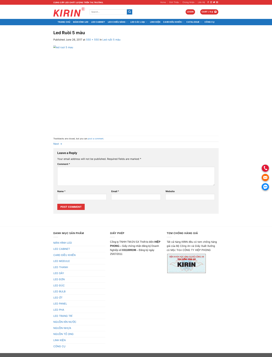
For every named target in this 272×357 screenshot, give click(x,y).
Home (163, 2)
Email (115, 191)
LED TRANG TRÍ (62, 315)
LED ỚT (57, 297)
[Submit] (129, 12)
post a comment (95, 138)
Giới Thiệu (174, 2)
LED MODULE (61, 261)
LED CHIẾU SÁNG (116, 22)
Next (57, 143)
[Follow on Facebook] (208, 2)
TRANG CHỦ (64, 22)
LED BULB (59, 291)
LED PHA (58, 309)
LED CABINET (98, 22)
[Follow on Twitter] (214, 2)
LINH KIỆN (155, 22)
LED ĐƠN (59, 279)
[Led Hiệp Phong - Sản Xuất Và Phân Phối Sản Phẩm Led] (69, 11)
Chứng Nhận (188, 2)
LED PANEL (60, 303)
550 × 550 (92, 39)
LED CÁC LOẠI (137, 22)
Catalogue (192, 22)
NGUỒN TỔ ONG (63, 334)
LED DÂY (58, 273)
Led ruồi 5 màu (111, 39)
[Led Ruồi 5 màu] (96, 88)
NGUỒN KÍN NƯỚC (64, 321)
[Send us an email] (217, 2)
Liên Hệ (201, 2)
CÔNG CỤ (209, 22)
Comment (63, 164)
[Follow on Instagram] (211, 2)
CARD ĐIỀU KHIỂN (172, 22)
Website (170, 191)
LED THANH (60, 267)
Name (61, 191)
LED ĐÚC (59, 285)
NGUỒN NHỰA (62, 328)
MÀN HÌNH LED (80, 22)
